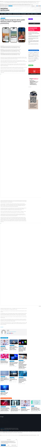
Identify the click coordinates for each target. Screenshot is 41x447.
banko (33, 52)
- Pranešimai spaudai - (20, 432)
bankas (32, 52)
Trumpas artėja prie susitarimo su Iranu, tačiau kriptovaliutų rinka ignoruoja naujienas (15, 409)
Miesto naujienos (5, 421)
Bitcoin (35, 52)
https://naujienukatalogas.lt (12, 331)
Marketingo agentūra (3, 418)
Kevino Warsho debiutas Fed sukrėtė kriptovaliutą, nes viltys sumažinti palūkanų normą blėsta (33, 33)
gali (33, 53)
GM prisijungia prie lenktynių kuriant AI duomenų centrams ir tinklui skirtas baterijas (22, 380)
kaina (31, 55)
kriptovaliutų (36, 55)
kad (29, 55)
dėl (30, 53)
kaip (33, 55)
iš (37, 53)
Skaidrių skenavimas (3, 420)
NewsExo (4, 430)
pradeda (36, 57)
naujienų (35, 56)
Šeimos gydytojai (31, 431)
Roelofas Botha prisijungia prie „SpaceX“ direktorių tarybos (3, 349)
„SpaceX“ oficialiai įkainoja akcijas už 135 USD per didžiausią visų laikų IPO (4, 379)
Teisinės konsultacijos (6, 419)
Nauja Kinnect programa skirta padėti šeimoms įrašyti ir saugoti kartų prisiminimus (12, 16)
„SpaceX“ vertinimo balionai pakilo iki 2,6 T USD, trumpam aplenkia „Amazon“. (14, 348)
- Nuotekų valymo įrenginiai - (8, 432)
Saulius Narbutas (35, 431)
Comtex (38, 52)
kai (30, 55)
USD (35, 60)
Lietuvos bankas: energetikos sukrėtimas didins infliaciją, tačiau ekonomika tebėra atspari (33, 41)
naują (38, 56)
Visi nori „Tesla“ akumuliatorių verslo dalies (13, 379)
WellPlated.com (30, 61)
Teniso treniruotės (14, 432)
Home (1, 16)
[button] (16, 439)
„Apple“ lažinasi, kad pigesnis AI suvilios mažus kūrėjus (4, 393)
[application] (34, 71)
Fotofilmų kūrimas (21, 431)
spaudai (33, 60)
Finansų (32, 53)
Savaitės (29, 60)
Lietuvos (30, 56)
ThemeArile (7, 430)
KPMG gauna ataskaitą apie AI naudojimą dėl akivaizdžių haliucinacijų (14, 364)
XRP (33, 61)
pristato (35, 58)
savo (30, 60)
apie (30, 52)
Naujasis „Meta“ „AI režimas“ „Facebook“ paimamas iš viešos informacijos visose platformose (22, 349)
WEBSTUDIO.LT (2, 428)
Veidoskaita (3, 432)
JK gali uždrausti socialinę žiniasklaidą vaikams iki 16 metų (4, 361)
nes (28, 57)
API (28, 52)
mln (32, 56)
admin (8, 330)
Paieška (30, 19)
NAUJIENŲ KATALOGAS (4, 9)
